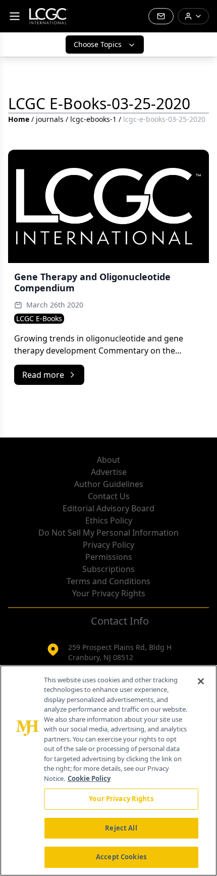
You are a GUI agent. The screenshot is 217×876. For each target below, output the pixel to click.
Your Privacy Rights (108, 593)
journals (50, 119)
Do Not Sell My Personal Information (108, 532)
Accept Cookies (121, 856)
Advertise (109, 471)
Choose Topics (98, 44)
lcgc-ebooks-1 (93, 119)
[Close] (201, 681)
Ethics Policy (108, 520)
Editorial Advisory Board (108, 508)
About (108, 459)
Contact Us (109, 496)
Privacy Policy (108, 544)
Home (18, 119)
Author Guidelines (108, 484)
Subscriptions (108, 569)
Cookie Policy (89, 778)
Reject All (121, 828)
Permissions (108, 556)
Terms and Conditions (108, 581)
